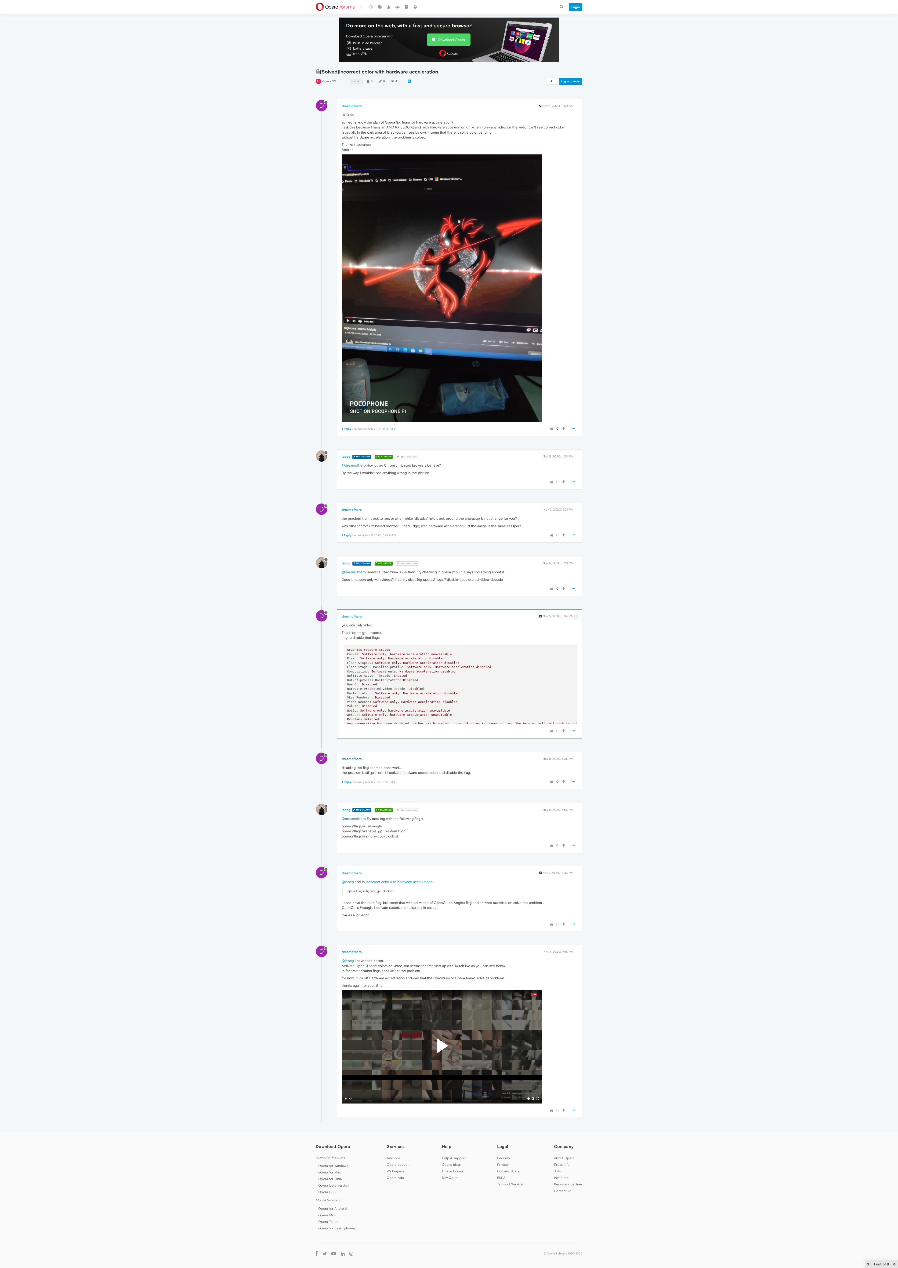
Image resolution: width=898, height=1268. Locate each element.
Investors (561, 1178)
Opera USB (327, 1192)
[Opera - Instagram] (351, 1253)
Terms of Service (510, 1184)
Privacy (503, 1164)
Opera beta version (333, 1185)
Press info (561, 1164)
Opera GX (329, 81)
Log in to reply (570, 81)
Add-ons (393, 1158)
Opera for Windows (333, 1166)
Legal (502, 1146)
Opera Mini (327, 1215)
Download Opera (451, 40)
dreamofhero (352, 106)
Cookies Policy (508, 1171)
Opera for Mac (329, 1172)
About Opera (564, 1158)
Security (503, 1158)
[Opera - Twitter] (324, 1253)
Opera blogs (451, 1164)
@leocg (348, 882)
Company (564, 1146)
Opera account (399, 1164)
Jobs (558, 1171)
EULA (501, 1178)
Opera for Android (332, 1208)
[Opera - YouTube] (333, 1253)
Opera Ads (395, 1178)
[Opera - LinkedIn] (342, 1253)
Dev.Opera (450, 1178)
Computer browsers (330, 1157)
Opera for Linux (330, 1179)
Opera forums (452, 1171)
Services (396, 1146)
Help (446, 1146)
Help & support (454, 1158)
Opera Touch (328, 1222)
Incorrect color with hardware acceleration (399, 882)
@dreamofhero (409, 457)
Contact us (562, 1191)
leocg (346, 456)
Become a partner (568, 1184)
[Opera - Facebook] (316, 1253)
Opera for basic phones (337, 1228)
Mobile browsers (328, 1200)
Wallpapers (395, 1171)
